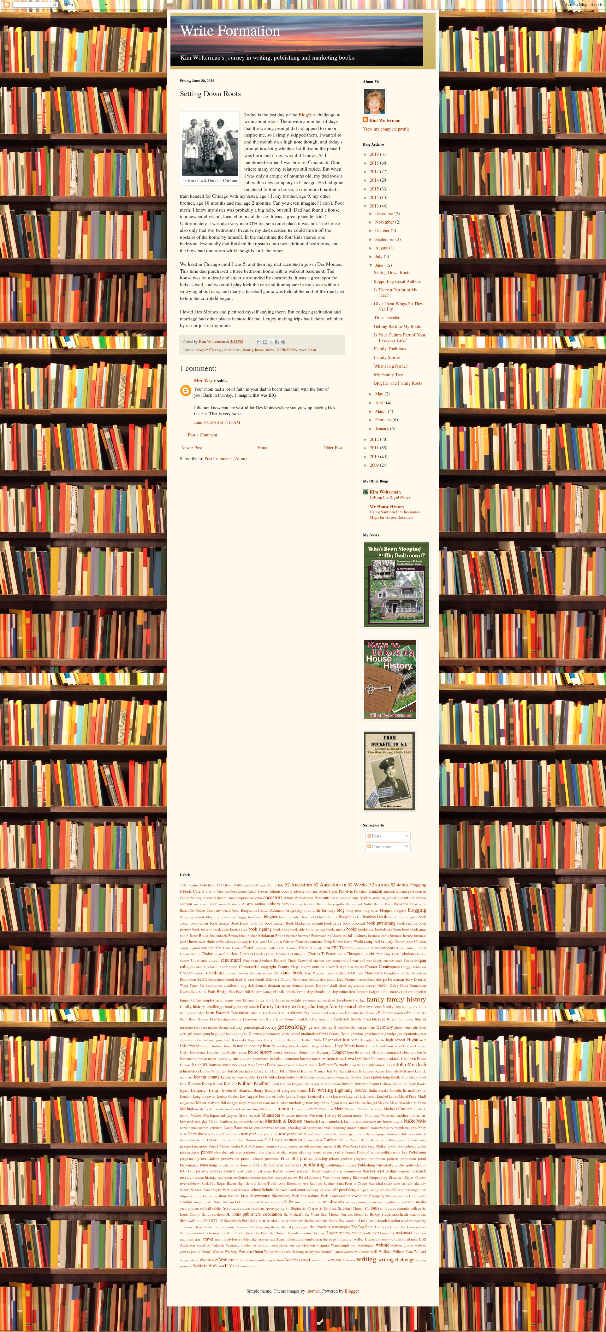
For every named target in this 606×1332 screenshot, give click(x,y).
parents (403, 1139)
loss (261, 1096)
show (213, 1196)
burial (347, 935)
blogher (201, 350)
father (243, 1012)
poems (327, 1152)
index (212, 1058)
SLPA (289, 1202)
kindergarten (341, 1077)
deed (230, 979)
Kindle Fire (399, 1077)
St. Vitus (312, 1214)
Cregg (405, 966)
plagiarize (272, 1152)
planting (305, 1152)
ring (384, 1177)
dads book (292, 972)
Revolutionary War (314, 1177)
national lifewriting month (337, 1127)
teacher (394, 1220)
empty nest (233, 1000)
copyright (268, 966)
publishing (313, 1164)
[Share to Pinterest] (283, 342)
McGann (419, 1102)
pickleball (221, 1152)
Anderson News (310, 897)
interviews (335, 1058)
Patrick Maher (219, 1146)
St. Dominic (328, 1208)
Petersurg (366, 1146)
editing (332, 991)
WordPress (293, 1260)
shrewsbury (260, 1196)
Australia (233, 904)
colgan (420, 960)
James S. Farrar (306, 1064)
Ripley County (415, 1177)
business (360, 935)
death (202, 979)
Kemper (368, 1071)
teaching (420, 1220)
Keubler (250, 1077)
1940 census (243, 885)
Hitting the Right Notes (390, 497)
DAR (351, 973)
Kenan (380, 1071)
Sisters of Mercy (258, 1202)
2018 (375, 163)
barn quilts (336, 904)
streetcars (296, 1220)
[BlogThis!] (265, 342)
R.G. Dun (187, 1171)
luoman (313, 1291)
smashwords (333, 1202)
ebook (278, 991)
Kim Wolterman (385, 120)
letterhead (229, 1090)
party (422, 1139)
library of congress (280, 1090)
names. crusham (211, 1127)
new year (248, 1133)
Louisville (316, 1096)
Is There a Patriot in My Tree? (395, 292)
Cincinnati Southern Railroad (264, 960)
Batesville (419, 904)
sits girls (277, 1202)
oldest (317, 1139)
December (385, 213)
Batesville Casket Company (200, 910)
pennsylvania (276, 1146)
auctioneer (201, 904)
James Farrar (285, 1064)
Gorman (255, 1033)
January (382, 428)
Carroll (249, 947)
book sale (221, 929)
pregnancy (187, 1158)
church (214, 960)
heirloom (350, 1040)
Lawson (335, 1083)
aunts (222, 904)
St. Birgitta (293, 1208)
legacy (184, 1090)
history (269, 1046)
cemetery (378, 947)
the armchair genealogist (330, 1227)
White (268, 1251)
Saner (208, 1189)
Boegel (344, 917)
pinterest (250, 1152)
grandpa (390, 1033)
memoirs (301, 1109)
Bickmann (277, 910)
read (240, 1171)
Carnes (237, 947)
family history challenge (201, 1006)
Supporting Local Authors (397, 281)
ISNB (236, 1064)
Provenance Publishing (198, 1165)
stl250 (205, 1220)
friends (356, 1019)
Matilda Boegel (366, 1102)
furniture (186, 1027)
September (385, 239)
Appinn (365, 897)
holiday (282, 1045)
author (260, 904)
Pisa (261, 1152)
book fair (257, 923)
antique (329, 897)
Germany (385, 1027)
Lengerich (199, 1090)
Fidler (383, 1012)
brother (291, 935)
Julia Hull (271, 1071)
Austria (248, 904)
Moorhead (372, 1115)
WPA (331, 1260)
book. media (335, 929)
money (358, 1115)
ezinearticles (326, 1000)
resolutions (241, 1177)
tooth (367, 1232)
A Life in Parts (213, 891)
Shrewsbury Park (285, 1196)
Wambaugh (340, 1245)
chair (218, 953)
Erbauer (249, 1000)
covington (356, 966)
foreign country (230, 1019)
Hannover (255, 1039)
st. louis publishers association (254, 1214)
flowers (203, 1019)
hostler (232, 1052)
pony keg (400, 1152)
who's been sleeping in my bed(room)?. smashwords (313, 1251)
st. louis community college (400, 1208)
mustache (369, 1121)
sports (270, 1208)
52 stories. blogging (408, 885)
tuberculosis (295, 1239)
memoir (285, 1108)
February (384, 420)
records (290, 1171)
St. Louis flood (213, 1214)
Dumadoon (418, 985)
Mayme (383, 1102)
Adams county (281, 891)
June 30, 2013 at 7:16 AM (217, 422)
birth (316, 910)
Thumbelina (296, 1232)
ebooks (319, 991)
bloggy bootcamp (249, 916)
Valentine (232, 1245)
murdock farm (340, 1121)
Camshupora (404, 941)
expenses (309, 1000)
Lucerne (339, 1096)
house (259, 350)
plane (293, 1152)
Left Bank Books (413, 1083)
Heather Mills (310, 1039)
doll (251, 985)
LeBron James (390, 1083)
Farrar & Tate (227, 1012)
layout (374, 1083)
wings (184, 1260)
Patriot (235, 1146)
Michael (350, 1109)
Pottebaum (417, 1152)
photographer (416, 1146)
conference (228, 966)
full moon (405, 1019)
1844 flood (207, 885)
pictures (235, 1152)
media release (236, 1109)
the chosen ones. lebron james (202, 1232)
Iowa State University (370, 1058)
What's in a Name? (390, 366)
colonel (199, 966)
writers (350, 1260)
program (360, 1158)
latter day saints (317, 1083)
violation (308, 1245)
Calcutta (275, 941)
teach (382, 1220)
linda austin (378, 1090)
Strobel (309, 1220)
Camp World (353, 941)
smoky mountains (359, 1202)
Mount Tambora (221, 1121)
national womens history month (381, 1127)
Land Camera (281, 1083)
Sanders (196, 1189)
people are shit (298, 1146)
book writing (315, 929)
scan (234, 1189)
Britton (280, 935)
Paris (413, 1139)
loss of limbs (275, 1096)
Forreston (250, 1019)
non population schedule (389, 1133)
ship (394, 1189)
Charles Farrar (264, 953)
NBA (183, 1133)
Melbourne (268, 1109)
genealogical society (260, 1027)
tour (375, 1233)
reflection (304, 1171)
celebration (361, 947)
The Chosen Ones (413, 1226)
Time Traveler (387, 317)
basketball (402, 904)
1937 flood (225, 885)
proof (422, 1158)
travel (208, 1239)
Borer (194, 935)
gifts (183, 1033)
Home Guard (375, 1045)
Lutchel (382, 1096)
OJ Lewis (305, 1139)
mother (402, 1115)
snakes (377, 1202)
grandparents (407, 1033)
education (347, 991)
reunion (281, 1177)
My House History (387, 506)
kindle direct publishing (370, 1077)
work (307, 1260)
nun (260, 1139)
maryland (347, 1102)
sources (245, 1208)
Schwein (282, 1189)
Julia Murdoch (291, 1071)
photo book (396, 1146)
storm (276, 1220)
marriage (313, 1102)
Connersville (249, 966)
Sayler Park (221, 1189)
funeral (420, 1019)
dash (360, 973)
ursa (414, 1239)
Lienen (302, 1090)
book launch (274, 923)
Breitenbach (218, 935)
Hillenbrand (189, 1046)
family (248, 350)
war (353, 1245)
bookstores (383, 929)
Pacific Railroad (361, 1139)
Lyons (393, 1096)
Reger (317, 1171)
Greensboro (205, 1039)
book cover (199, 923)
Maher (201, 1102)
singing (199, 1202)
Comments (381, 847)
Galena (223, 1027)
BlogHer (307, 114)
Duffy (394, 985)
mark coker (279, 1102)
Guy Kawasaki (235, 1039)
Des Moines (346, 979)
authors (273, 904)
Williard (420, 1251)
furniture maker (205, 1027)
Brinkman (266, 935)
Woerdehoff (208, 1260)
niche (367, 1133)
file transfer (397, 1012)
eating (267, 991)
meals (199, 1109)
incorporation (197, 1058)
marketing (297, 1102)
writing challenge (396, 1259)
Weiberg (231, 1251)
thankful (242, 1226)
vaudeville (248, 1245)
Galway (235, 1027)
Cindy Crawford (300, 960)
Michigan (211, 1115)
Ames (232, 897)
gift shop (419, 1027)
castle (272, 947)
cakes (229, 941)
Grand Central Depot (334, 1033)
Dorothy (322, 985)
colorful (212, 966)
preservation (230, 1158)
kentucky (228, 1077)
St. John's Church (351, 1208)
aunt (213, 904)
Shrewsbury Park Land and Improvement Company (342, 1196)
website (382, 1245)
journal (244, 1071)
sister (209, 1202)
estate (296, 1000)
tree (217, 1239)
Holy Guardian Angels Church (311, 1045)
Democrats (300, 979)
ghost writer (403, 1027)
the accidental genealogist (290, 1226)
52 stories (379, 884)
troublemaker (248, 1239)
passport (186, 1146)
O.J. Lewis (273, 1139)
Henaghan (366, 1039)
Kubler (245, 1083)
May (379, 394)
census (392, 947)
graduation (309, 1033)
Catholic (306, 947)
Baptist (322, 904)
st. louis (372, 1208)
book (382, 916)
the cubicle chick (239, 1232)
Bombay (369, 917)
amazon (375, 891)
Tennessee (187, 1226)
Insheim (276, 1058)
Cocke (408, 960)
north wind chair (231, 1139)
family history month (242, 1006)
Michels (196, 1115)
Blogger (352, 1291)
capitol (195, 947)
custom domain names (255, 973)
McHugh (187, 1109)
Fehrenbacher (355, 1012)
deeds (259, 979)
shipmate (186, 1196)
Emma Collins (190, 1000)
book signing (260, 929)
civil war (351, 960)
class (377, 960)
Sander (185, 1189)
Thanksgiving (260, 1226)
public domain (240, 1165)
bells (235, 910)
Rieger (374, 1177)
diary (409, 979)
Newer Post (191, 448)
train (312, 350)
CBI (327, 947)
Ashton (421, 897)
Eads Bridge (218, 991)
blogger (386, 910)
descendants (366, 979)
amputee (243, 897)
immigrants (393, 1052)
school (256, 1189)
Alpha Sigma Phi (331, 891)
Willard (385, 1251)
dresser (371, 985)
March (381, 411)
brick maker (248, 935)
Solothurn (231, 1208)
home (360, 1046)
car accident (211, 947)
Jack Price (248, 1064)
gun (219, 1039)
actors (242, 891)
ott (346, 1139)
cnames (388, 960)
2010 (375, 456)
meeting (253, 1109)
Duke (404, 985)
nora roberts (417, 1133)
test (216, 1226)
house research (285, 1052)
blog (341, 910)
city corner (334, 960)
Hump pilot (307, 1052)
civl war (366, 960)
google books (225, 1033)
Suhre (333, 1220)
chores (184, 960)
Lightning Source (351, 1090)
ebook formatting (299, 991)
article (409, 897)
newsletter (331, 1133)
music (357, 1121)
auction (186, 904)
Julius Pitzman (314, 1071)
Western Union (251, 1251)
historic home (222, 1045)
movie (247, 1121)
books (351, 929)
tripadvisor (229, 1239)
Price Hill (289, 1158)
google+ (242, 1033)
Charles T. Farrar (322, 953)
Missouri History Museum (330, 1115)
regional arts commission (342, 1171)
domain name (279, 985)
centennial (407, 947)
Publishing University (375, 1165)
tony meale (352, 1233)
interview (319, 1058)
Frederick (341, 1019)
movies (258, 1121)
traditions (186, 1239)
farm (210, 1012)
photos (207, 1152)
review (293, 1177)
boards (307, 916)
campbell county (378, 941)
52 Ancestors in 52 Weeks (340, 884)
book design (219, 923)
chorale (420, 953)
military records (247, 1115)
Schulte (268, 1189)
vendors (263, 1245)
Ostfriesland (333, 1139)
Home (263, 448)
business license (401, 935)
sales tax (400, 1183)
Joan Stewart (358, 1064)
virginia (323, 1245)
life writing (321, 1089)
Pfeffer (381, 1146)
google (208, 1033)
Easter (256, 991)
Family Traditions (390, 349)
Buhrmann (319, 935)
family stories (370, 1006)
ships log (201, 1196)
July (379, 256)
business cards (378, 935)
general (315, 1027)
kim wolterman (319, 1077)
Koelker (230, 1083)
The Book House (386, 1226)
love (329, 1096)
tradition (420, 1232)
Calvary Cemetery (296, 941)
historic (205, 1045)
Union (370, 1239)
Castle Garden (287, 947)
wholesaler (362, 1251)
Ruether (329, 1183)
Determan (396, 979)
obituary (290, 1139)
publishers (293, 1165)
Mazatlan (406, 1102)
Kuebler (261, 1083)
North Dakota (207, 1139)
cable (220, 941)
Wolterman (229, 1260)
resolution (224, 1177)
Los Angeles (249, 1096)
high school (395, 1040)
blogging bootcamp (220, 916)
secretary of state (318, 1189)
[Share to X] (271, 342)
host (223, 1052)
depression (328, 979)
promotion (408, 1158)
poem (316, 1152)
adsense (299, 891)
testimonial (227, 1226)
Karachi (345, 1071)
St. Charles (310, 1208)
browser (304, 935)
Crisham (186, 973)
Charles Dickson (238, 953)
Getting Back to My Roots (397, 326)
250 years (259, 885)
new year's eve (290, 1133)
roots (302, 350)
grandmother (374, 1033)
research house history (198, 1177)
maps (243, 1102)
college (186, 966)
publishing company (341, 1165)
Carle (227, 947)
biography (294, 910)
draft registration (351, 985)
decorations (216, 979)
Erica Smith (265, 1000)
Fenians (371, 1012)
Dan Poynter (314, 973)
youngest (246, 1266)
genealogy (292, 1026)
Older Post (333, 448)
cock (398, 960)
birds (307, 910)
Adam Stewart (257, 891)
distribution (213, 985)
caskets (261, 947)
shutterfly (419, 1196)
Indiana (239, 1058)
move (270, 350)
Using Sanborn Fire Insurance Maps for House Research (395, 514)
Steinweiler (189, 1220)
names (193, 1127)
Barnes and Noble (359, 904)
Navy (422, 1127)
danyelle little (336, 973)
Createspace (389, 966)
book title (297, 929)
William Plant (403, 1251)
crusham (215, 972)
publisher (276, 1165)
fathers (315, 1012)
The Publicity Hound (270, 1232)
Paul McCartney (252, 1146)
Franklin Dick (306, 1019)
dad (276, 973)
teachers (407, 1220)
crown (200, 973)
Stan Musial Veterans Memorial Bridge (350, 1214)
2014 (375, 197)
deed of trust (244, 979)
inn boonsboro (257, 1058)
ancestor (256, 897)
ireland (393, 1058)
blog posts (370, 910)
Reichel (369, 1171)
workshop (319, 1260)
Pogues (350, 1152)
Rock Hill (208, 1183)
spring (279, 1208)
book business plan (403, 916)
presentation (208, 1158)
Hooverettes (197, 1052)
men (330, 1109)
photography (189, 1152)
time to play (315, 1232)
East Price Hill (239, 991)
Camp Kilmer (333, 941)
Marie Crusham (258, 1102)
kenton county (206, 1077)
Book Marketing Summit (304, 923)
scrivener (297, 1189)
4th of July (275, 885)
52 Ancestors (298, 884)
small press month (308, 1202)
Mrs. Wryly (205, 380)
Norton (251, 1139)
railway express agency (215, 1171)
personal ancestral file (326, 1146)
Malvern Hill (216, 1102)
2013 (375, 206)
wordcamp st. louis (270, 1260)
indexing (224, 1058)
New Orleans (230, 1133)
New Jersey (212, 1133)
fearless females (332, 1012)
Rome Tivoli (267, 1183)
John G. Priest (385, 1064)
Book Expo (239, 923)
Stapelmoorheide (395, 1214)
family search (343, 1006)
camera (316, 941)
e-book (201, 991)
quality (400, 1165)
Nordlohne (188, 1139)
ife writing (363, 1052)
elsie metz (389, 991)
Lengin (214, 1090)
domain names (303, 985)
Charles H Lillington (291, 953)
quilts (410, 1165)
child (364, 953)
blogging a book (192, 916)
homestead (394, 1045)
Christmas (199, 960)
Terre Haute (203, 1226)
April (380, 403)
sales (388, 1183)
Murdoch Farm (316, 1121)
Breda (203, 935)
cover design (336, 966)
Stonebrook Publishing (241, 1220)
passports (200, 1146)
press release (252, 1158)
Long (197, 1096)
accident (231, 891)
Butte (210, 941)
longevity (209, 1096)
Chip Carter (392, 953)
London (186, 1096)
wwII (223, 1266)
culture (231, 973)
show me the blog (233, 1196)
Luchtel (352, 1096)
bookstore (366, 929)
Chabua (208, 953)
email (403, 991)
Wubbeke (200, 1266)
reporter (405, 1171)
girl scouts (194, 1033)
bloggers (400, 910)
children (376, 953)
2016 (375, 180)
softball (205, 1208)
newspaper (347, 1133)
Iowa (349, 1058)
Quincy (420, 1165)
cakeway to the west (250, 941)
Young (234, 1266)
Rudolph (316, 1183)
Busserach (196, 941)
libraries (244, 1090)
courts (306, 966)
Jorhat (232, 1071)
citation (318, 960)
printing (320, 1158)
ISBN (227, 1064)
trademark (404, 1233)
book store (281, 929)
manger (232, 1102)
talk (364, 1220)
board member (290, 916)
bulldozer (335, 935)
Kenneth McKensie (400, 1071)
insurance (291, 1058)
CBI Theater (341, 947)
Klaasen (194, 1083)
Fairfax (359, 1000)
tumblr (310, 1239)
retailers (267, 1177)
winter (194, 1260)
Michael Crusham (398, 1109)
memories (317, 1109)
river (183, 1183)
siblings (186, 1202)
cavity (318, 947)
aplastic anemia (347, 897)
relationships (387, 1171)
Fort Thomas (285, 1019)
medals (210, 1109)
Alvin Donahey (356, 891)
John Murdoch (411, 1064)
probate (346, 1158)
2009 (375, 465)
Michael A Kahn (370, 1109)
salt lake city (416, 1183)
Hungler (338, 1052)
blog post (354, 910)
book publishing (380, 923)
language (298, 1083)
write (340, 1260)
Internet (305, 1058)
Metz (338, 1109)
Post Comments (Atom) (226, 458)
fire (409, 1012)
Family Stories (387, 357)
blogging (417, 909)
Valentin (218, 1245)
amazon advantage (397, 891)
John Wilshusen (215, 1071)
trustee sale (267, 1239)
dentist (314, 979)
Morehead (388, 1115)
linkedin (396, 1090)
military (226, 1115)
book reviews (202, 929)
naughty (411, 1127)
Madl (422, 1096)
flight (183, 1019)
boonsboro (401, 929)
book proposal (354, 923)
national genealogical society (296, 1127)
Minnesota (271, 1115)
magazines (187, 1102)
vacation (204, 1245)
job (371, 1064)
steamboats (418, 1214)
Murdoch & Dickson (283, 1121)
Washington (366, 1245)
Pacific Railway (385, 1139)
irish (404, 1058)
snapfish (389, 1202)
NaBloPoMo (287, 350)
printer (306, 1158)
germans (369, 1027)
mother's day (197, 1121)
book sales (238, 929)
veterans (294, 1245)
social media (415, 1202)
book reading (407, 923)
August (382, 248)
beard (227, 910)
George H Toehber (335, 1027)
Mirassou (288, 1115)
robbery (194, 1183)
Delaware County (278, 979)
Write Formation (230, 30)
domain (260, 985)
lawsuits (361, 1083)
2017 (375, 171)
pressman (272, 1158)
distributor (231, 985)
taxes (373, 1220)
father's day (300, 1012)
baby (285, 904)
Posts (376, 836)
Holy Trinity (345, 1046)
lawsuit (348, 1083)
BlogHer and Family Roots (398, 383)
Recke (278, 1171)
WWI (213, 1266)
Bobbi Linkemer (325, 916)
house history (260, 1052)
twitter (358, 1239)
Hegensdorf (332, 1040)
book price (332, 923)
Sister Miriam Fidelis (229, 1202)
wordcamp (248, 1260)
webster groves (402, 1245)
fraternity (325, 1019)
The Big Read (362, 1227)
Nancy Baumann (236, 1127)
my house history (390, 1121)
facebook (344, 1000)
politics (386, 1152)
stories (264, 1220)
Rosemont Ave (297, 1183)
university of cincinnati (393, 1239)
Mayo (394, 1102)
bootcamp (418, 929)
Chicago (216, 350)
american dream (214, 897)
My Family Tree (388, 374)
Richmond (360, 1177)
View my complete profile (386, 129)
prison (334, 1158)
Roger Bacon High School (236, 1183)
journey (257, 1071)
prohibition (377, 1158)
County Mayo (289, 966)
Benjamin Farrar (254, 910)
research (419, 1171)
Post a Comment (202, 435)
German (356, 1027)
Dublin (382, 985)
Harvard (293, 1039)
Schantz (243, 1189)
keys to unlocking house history (282, 1077)
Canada (420, 941)
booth (184, 935)
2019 (375, 154)
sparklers (258, 1208)
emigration (417, 991)
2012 (375, 439)
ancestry (291, 897)
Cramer (371, 966)
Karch (356, 1071)
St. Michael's (293, 1214)
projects (392, 1158)
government (271, 1033)
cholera (408, 953)
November (385, 222)
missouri (302, 1115)
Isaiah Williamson (207, 1064)
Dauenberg (374, 973)
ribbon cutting (341, 1177)
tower (384, 1232)
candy (184, 947)
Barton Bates (383, 904)
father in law (258, 1012)
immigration (413, 1052)
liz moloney (412, 1090)
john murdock (191, 1071)
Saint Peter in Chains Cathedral (359, 1183)
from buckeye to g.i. (380, 1019)
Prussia (223, 1165)
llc (424, 1090)
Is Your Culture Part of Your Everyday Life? (399, 337)
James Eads (265, 1064)
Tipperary (334, 1233)
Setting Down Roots (392, 272)
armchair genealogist (387, 897)
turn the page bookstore (333, 1239)
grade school (291, 1033)
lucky (371, 1096)
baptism (309, 904)
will (374, 1251)
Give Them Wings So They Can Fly (398, 306)
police (375, 1152)
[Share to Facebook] (277, 342)
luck (363, 1096)
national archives (261, 1127)
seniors (385, 1189)
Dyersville (187, 991)
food (213, 1019)
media (220, 1109)
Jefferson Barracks (333, 1064)
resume (255, 1177)
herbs (380, 1039)
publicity (259, 1165)
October (383, 230)
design (381, 979)
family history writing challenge (294, 1006)
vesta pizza (278, 1245)
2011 (375, 448)
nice (359, 1133)
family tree (392, 1006)
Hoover (408, 1045)
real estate (264, 1171)
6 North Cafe (190, 891)
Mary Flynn (330, 1102)
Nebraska (195, 1133)
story (285, 1220)
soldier (217, 1208)
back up (296, 904)
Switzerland (349, 1220)
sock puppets (189, 1208)
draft (333, 985)
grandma (357, 1033)
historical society (247, 1046)
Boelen (356, 916)
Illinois (377, 1052)
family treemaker (192, 1012)
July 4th (333, 1071)
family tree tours (414, 1006)
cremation (419, 966)
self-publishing (367, 1189)
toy (392, 1232)
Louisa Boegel (296, 1096)
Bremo (233, 935)
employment (213, 1000)
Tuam (280, 1239)
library (257, 1090)
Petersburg (350, 1146)
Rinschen (396, 1177)
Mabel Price (408, 1096)
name (184, 1127)
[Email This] (259, 342)
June (379, 265)
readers (250, 1171)
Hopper (212, 1052)
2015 (375, 189)
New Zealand (313, 1133)
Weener (217, 1251)
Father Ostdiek (279, 1012)
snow (400, 1202)
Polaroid (363, 1152)
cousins (318, 966)
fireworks (419, 1012)
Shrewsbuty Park (398, 1196)
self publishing (343, 1189)
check (341, 953)
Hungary (323, 1052)
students (321, 1220)
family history (406, 998)
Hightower (416, 1040)
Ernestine (283, 1000)
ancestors (273, 897)
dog (244, 985)
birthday (328, 910)
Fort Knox (266, 1019)
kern (239, 1077)
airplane (312, 891)
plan (284, 1152)
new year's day (267, 1133)
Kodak (218, 1083)
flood (193, 1019)
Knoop (207, 1083)
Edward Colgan (367, 991)
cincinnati (232, 350)
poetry (339, 1152)
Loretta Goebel (228, 1096)
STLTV (217, 1220)
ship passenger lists (412, 1189)
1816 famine (189, 885)
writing (366, 1258)
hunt (350, 1052)
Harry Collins (274, 1039)
